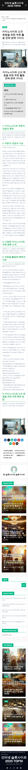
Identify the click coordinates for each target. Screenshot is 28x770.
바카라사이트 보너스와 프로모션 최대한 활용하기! (13, 505)
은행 (6, 701)
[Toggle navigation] (3, 5)
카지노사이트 (12, 44)
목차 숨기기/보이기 (9, 85)
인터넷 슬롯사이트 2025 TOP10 (14, 4)
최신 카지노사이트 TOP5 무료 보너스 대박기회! (13, 668)
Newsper (20, 752)
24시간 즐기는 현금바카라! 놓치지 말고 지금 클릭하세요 (13, 692)
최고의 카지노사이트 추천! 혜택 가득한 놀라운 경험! (13, 716)
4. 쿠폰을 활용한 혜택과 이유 (12, 108)
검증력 (6, 651)
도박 (6, 676)
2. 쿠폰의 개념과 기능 (10, 99)
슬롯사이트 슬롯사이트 (13, 42)
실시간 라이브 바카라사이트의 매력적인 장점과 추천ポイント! (14, 563)
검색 (5, 580)
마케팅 (4, 27)
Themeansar (4, 754)
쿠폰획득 (18, 44)
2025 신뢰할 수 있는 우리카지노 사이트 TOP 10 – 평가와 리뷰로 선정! (14, 533)
